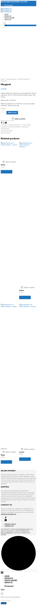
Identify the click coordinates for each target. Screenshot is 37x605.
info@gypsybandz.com (8, 514)
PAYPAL (3, 534)
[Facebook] (2, 123)
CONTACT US (9, 526)
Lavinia (21, 452)
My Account (9, 5)
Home (3, 79)
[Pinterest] (6, 123)
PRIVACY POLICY (10, 524)
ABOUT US (8, 19)
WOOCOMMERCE (7, 533)
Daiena (21, 290)
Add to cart (6, 172)
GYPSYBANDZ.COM (22, 529)
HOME (6, 14)
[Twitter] (4, 123)
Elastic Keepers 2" (24, 79)
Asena (3, 165)
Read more (6, 462)
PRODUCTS (8, 16)
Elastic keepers (15, 127)
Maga (3, 455)
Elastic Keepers (11, 79)
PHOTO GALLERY (10, 17)
